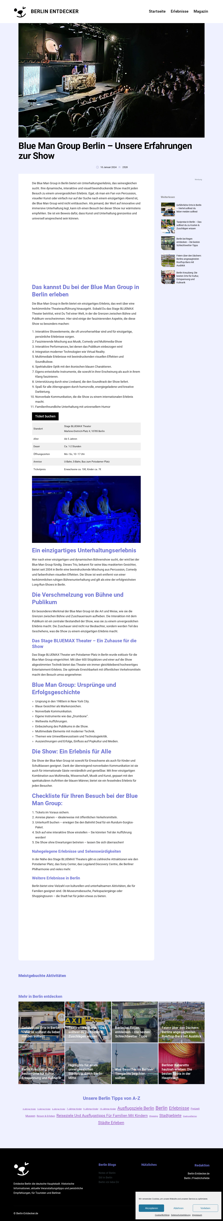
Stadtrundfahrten (190, 1116)
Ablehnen (178, 1208)
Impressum (197, 1215)
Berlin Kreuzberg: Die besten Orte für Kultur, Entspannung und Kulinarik (41, 1073)
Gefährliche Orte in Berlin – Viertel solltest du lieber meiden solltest (188, 208)
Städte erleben (111, 1122)
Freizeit (195, 1108)
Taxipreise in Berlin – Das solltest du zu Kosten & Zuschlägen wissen (188, 225)
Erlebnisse (179, 1108)
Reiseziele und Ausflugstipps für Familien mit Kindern (102, 1115)
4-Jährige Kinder (29, 1109)
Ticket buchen (45, 416)
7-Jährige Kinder (74, 1109)
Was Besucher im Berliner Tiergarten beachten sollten (134, 1073)
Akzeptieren (151, 1208)
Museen (30, 1116)
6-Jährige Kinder (58, 1109)
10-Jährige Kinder (108, 1109)
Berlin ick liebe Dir (109, 1182)
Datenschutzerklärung (181, 1215)
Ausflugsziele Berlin (135, 1108)
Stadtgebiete (170, 1115)
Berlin (161, 1108)
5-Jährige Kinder (44, 1109)
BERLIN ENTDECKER (55, 11)
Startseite (157, 11)
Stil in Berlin (105, 1177)
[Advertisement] (89, 252)
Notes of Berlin (107, 1172)
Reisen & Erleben (46, 1116)
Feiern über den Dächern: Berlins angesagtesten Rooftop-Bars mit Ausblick (181, 1032)
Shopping (153, 1116)
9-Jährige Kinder (90, 1109)
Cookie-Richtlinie (162, 1215)
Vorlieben (205, 1208)
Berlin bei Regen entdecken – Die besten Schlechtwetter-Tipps (188, 242)
